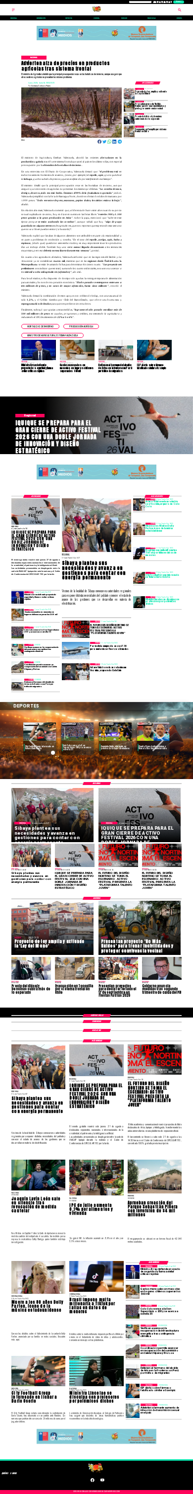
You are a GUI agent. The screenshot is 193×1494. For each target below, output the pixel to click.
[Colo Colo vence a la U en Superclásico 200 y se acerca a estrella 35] (17, 632)
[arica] (17, 685)
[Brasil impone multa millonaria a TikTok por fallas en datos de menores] (139, 553)
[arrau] (17, 597)
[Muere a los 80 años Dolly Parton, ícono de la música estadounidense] (139, 529)
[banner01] (96, 40)
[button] (40, 326)
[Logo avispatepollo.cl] (96, 11)
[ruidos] (129, 106)
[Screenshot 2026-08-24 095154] (17, 667)
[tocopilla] (129, 131)
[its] (133, 1410)
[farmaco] (133, 1391)
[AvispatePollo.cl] (13, 11)
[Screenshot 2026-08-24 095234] (17, 650)
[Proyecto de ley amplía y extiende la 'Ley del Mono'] (129, 93)
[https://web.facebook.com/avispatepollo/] (92, 1482)
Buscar (178, 1)
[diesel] (129, 118)
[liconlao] (139, 602)
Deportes (31, 723)
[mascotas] (17, 615)
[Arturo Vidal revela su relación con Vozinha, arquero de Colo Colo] (139, 504)
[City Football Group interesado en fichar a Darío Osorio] (139, 578)
